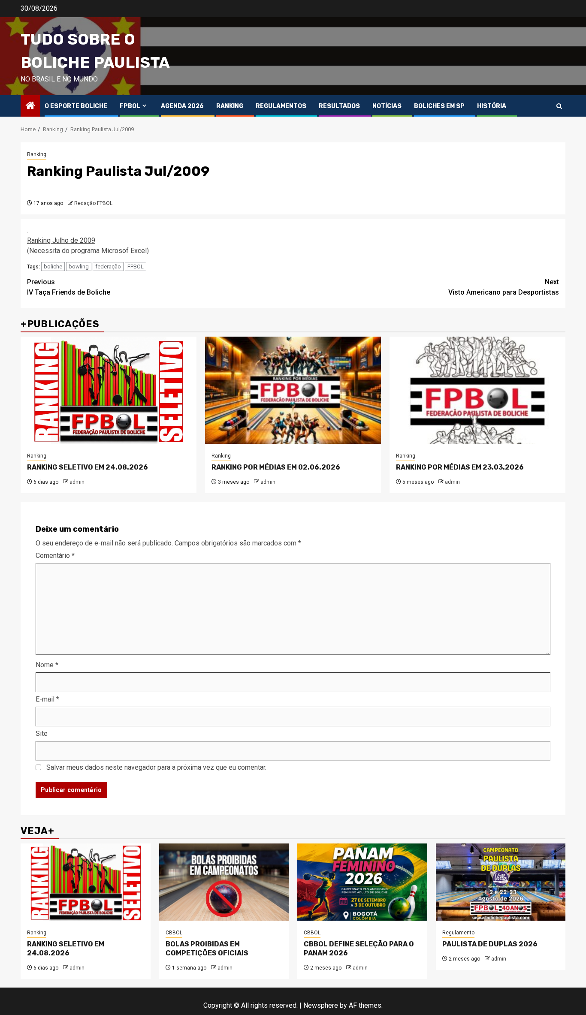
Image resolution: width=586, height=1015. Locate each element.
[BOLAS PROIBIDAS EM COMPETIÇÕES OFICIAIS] (224, 882)
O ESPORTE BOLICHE (76, 106)
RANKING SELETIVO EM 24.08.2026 (87, 467)
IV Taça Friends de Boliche (68, 287)
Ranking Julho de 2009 (61, 240)
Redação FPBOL (93, 203)
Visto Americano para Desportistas (503, 287)
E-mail (47, 699)
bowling (79, 266)
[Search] (559, 106)
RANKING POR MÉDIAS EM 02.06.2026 (275, 467)
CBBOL (174, 933)
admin (77, 482)
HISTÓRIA (491, 106)
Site (42, 733)
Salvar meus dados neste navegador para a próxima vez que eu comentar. (156, 767)
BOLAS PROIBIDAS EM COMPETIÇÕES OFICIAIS (207, 948)
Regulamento (458, 933)
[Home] (30, 106)
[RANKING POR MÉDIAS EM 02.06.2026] (293, 390)
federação (108, 266)
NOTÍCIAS (387, 106)
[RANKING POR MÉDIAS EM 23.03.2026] (477, 390)
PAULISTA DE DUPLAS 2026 (490, 944)
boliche (53, 266)
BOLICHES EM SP (439, 106)
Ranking (36, 154)
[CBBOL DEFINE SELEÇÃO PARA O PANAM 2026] (362, 882)
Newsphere (320, 1005)
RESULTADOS (339, 106)
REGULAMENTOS (281, 106)
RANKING (229, 106)
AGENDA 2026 (182, 106)
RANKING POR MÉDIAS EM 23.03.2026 (460, 467)
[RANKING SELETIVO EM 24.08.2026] (108, 390)
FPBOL (130, 106)
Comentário (55, 555)
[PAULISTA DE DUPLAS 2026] (501, 882)
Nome (47, 665)
